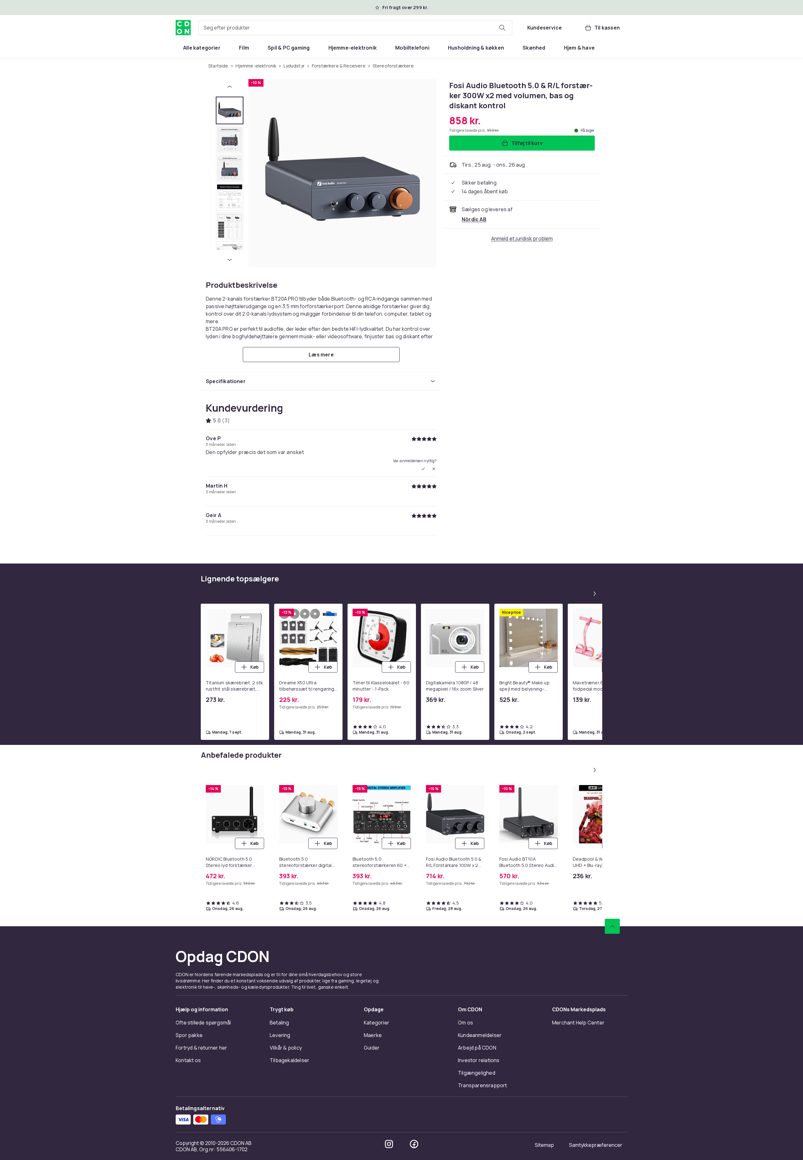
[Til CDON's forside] (183, 27)
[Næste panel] (594, 593)
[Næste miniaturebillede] (229, 259)
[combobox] (355, 27)
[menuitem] (202, 47)
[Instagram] (389, 1144)
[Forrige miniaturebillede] (229, 86)
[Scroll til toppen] (612, 926)
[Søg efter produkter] (502, 27)
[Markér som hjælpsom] (423, 469)
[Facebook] (414, 1144)
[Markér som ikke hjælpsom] (434, 469)
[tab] (229, 110)
